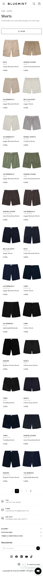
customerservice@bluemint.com (17, 511)
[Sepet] (39, 3)
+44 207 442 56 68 (13, 502)
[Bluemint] (17, 4)
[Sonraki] (31, 491)
